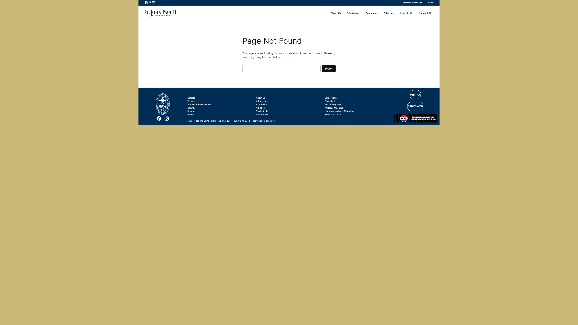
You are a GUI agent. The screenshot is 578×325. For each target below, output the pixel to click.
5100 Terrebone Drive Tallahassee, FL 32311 (209, 120)
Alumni (431, 3)
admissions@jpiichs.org (264, 120)
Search (329, 68)
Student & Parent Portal (412, 3)
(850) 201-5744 (242, 120)
